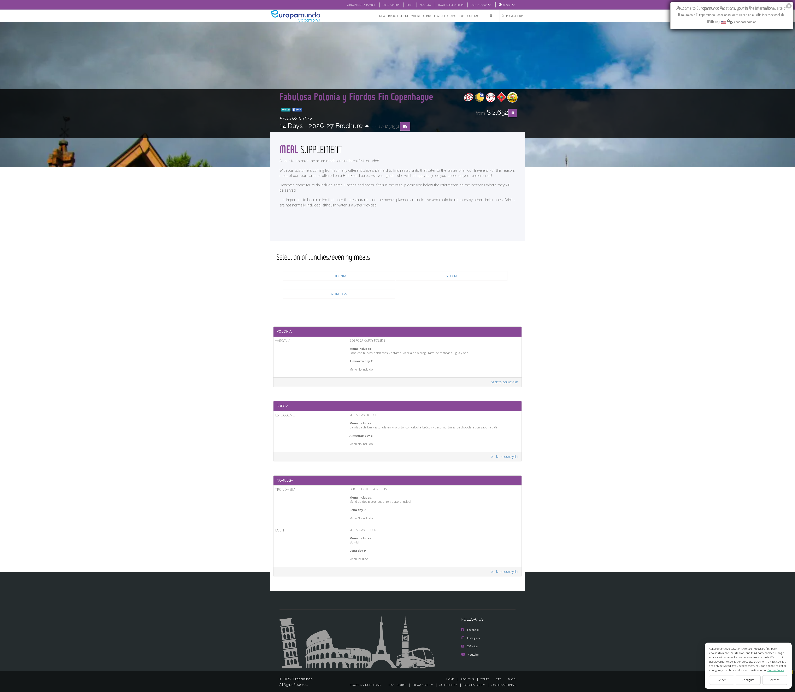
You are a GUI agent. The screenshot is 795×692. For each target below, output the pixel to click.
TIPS (498, 679)
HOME (450, 679)
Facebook (473, 630)
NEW (382, 16)
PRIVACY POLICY (423, 685)
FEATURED (441, 16)
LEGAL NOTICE (397, 685)
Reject (722, 680)
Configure (748, 680)
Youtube (473, 654)
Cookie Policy (775, 670)
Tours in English (479, 4)
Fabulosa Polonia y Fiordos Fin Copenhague (356, 96)
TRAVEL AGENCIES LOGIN (451, 4)
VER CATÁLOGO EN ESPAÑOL (361, 4)
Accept (774, 680)
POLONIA (338, 276)
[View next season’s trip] (367, 126)
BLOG (410, 4)
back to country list (504, 382)
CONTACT (474, 16)
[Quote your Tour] (512, 113)
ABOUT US (457, 16)
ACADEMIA (425, 4)
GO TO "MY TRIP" (391, 4)
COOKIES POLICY (474, 685)
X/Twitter (472, 646)
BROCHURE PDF (398, 16)
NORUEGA (339, 294)
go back (287, 109)
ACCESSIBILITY (448, 685)
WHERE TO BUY (421, 16)
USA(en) (507, 4)
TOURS (485, 679)
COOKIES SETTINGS (503, 685)
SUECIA (451, 276)
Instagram (473, 638)
